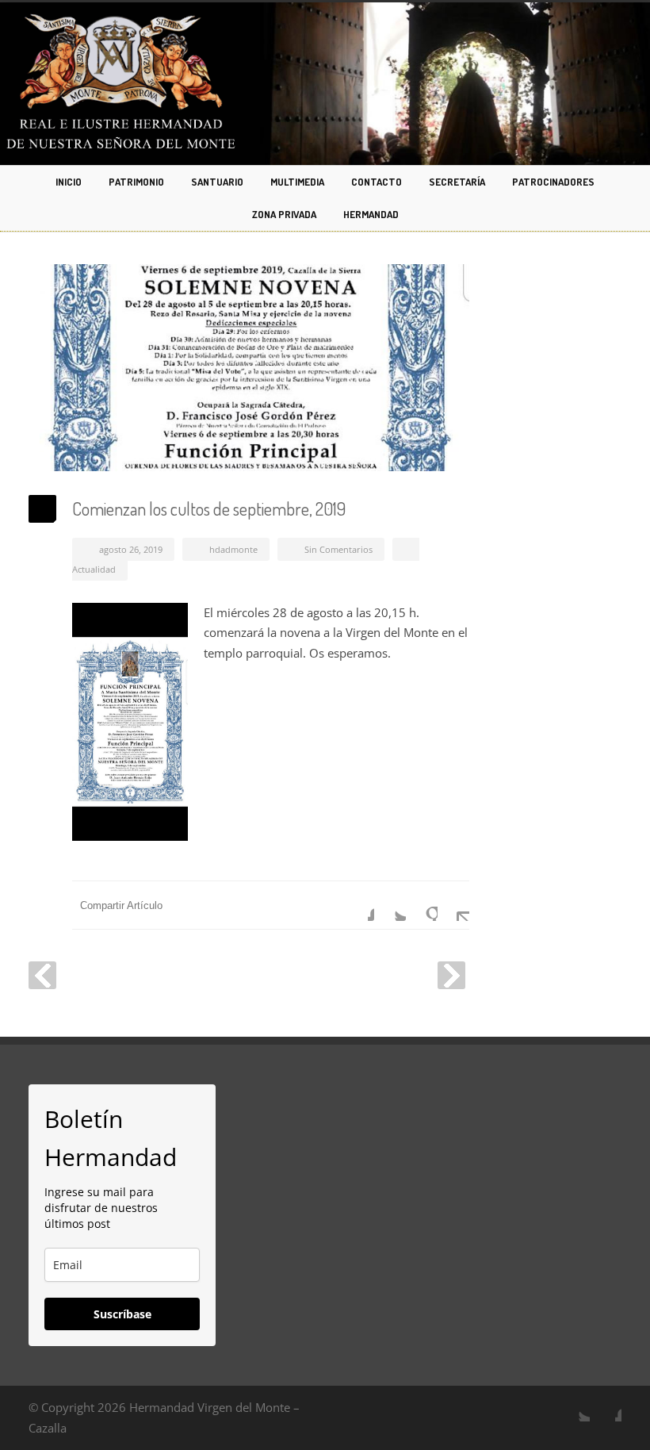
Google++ (422, 905)
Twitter (390, 905)
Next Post (451, 975)
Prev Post (42, 975)
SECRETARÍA (457, 181)
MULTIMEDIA (297, 181)
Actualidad (94, 569)
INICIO (68, 181)
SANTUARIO (217, 181)
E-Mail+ (453, 905)
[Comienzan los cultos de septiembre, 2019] (249, 367)
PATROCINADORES (553, 181)
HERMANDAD (371, 214)
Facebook (358, 905)
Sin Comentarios (338, 549)
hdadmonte (233, 549)
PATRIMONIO (136, 181)
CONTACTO (376, 181)
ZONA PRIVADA (284, 214)
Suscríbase (122, 1313)
